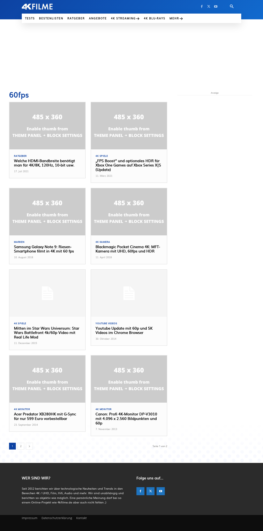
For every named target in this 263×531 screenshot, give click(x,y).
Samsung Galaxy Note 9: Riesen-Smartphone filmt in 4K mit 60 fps (44, 249)
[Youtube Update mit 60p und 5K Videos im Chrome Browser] (129, 293)
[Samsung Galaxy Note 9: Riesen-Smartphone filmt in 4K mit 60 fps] (47, 211)
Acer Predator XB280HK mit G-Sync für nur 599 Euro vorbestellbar (45, 416)
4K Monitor (22, 409)
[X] (208, 6)
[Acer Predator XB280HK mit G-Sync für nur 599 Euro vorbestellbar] (47, 379)
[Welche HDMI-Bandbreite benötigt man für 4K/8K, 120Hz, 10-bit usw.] (47, 125)
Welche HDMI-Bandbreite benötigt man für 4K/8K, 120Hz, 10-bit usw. (44, 163)
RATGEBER (20, 156)
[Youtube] (215, 6)
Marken (19, 242)
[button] (231, 6)
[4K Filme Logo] (43, 6)
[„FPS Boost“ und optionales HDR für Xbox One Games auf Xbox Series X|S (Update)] (129, 125)
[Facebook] (201, 6)
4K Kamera (103, 242)
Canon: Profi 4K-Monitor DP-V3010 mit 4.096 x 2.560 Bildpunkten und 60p (126, 418)
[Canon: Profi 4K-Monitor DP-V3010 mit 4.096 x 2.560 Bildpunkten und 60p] (129, 379)
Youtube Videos (106, 323)
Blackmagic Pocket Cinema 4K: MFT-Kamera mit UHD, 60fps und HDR (128, 249)
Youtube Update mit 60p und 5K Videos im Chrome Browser (124, 330)
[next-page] (29, 446)
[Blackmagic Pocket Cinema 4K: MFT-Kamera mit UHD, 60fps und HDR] (129, 211)
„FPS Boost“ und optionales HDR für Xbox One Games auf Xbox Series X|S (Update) (128, 165)
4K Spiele (102, 156)
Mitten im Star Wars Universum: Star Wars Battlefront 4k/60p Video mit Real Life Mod (46, 332)
